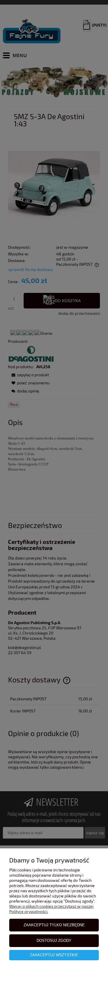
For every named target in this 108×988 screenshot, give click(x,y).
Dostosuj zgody (54, 940)
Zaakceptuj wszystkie (54, 955)
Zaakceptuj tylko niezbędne (54, 925)
